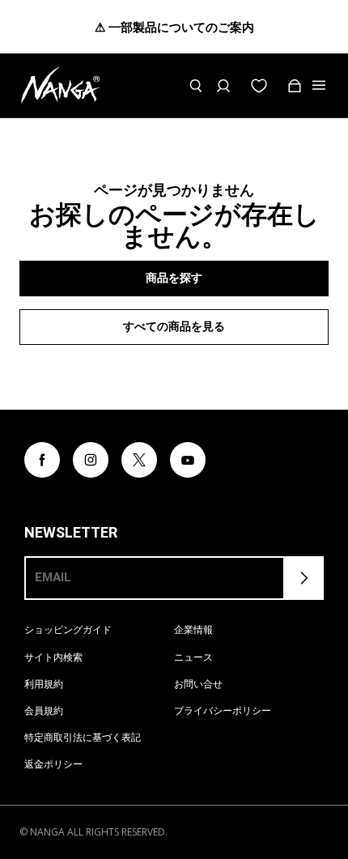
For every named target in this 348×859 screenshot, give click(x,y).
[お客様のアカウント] (223, 86)
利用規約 (43, 684)
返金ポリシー (53, 764)
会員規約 (43, 710)
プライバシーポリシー (222, 710)
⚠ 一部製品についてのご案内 (174, 27)
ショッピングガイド (68, 629)
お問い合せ (198, 684)
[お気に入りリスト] (259, 86)
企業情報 (193, 629)
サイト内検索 (53, 657)
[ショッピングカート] (294, 86)
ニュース (193, 657)
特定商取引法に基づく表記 (82, 737)
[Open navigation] (320, 86)
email (53, 577)
